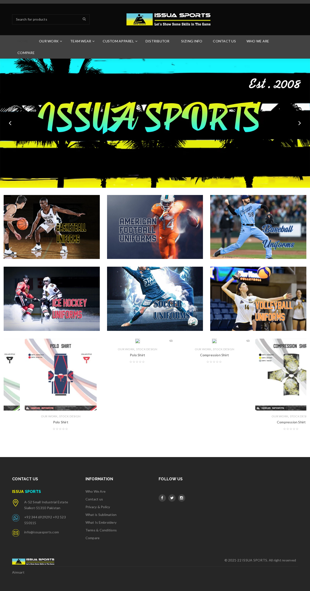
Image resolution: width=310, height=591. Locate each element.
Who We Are (95, 491)
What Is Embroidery (101, 522)
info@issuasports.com (41, 532)
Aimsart (18, 572)
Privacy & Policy (97, 507)
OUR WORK (28, 416)
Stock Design (49, 416)
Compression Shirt (193, 355)
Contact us (94, 499)
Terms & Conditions (101, 530)
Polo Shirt (39, 422)
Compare (92, 538)
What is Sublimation (101, 515)
